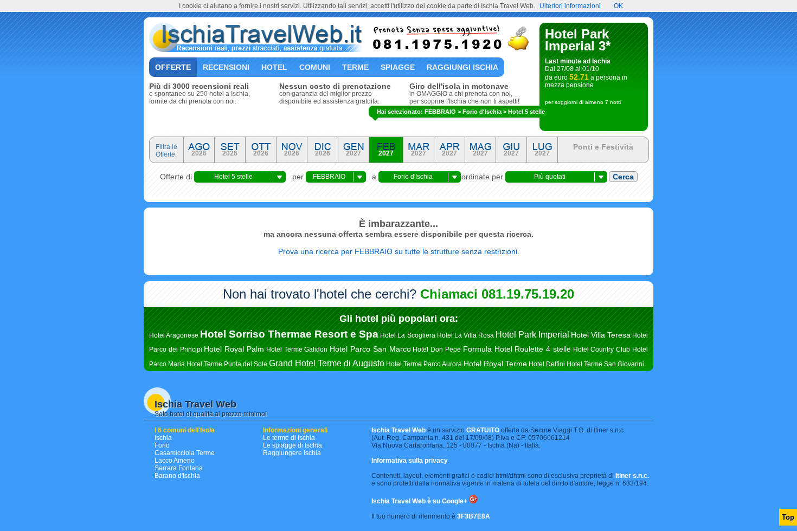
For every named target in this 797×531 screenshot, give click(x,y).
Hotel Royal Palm (234, 349)
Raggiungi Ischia (462, 67)
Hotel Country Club (602, 349)
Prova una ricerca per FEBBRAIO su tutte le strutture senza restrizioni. (398, 251)
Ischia (163, 438)
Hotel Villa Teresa (601, 335)
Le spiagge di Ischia (292, 445)
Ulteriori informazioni (570, 6)
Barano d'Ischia (177, 476)
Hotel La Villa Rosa (465, 335)
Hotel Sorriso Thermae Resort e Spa (289, 334)
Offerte (173, 67)
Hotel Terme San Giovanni (605, 364)
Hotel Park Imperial (532, 334)
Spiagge (398, 67)
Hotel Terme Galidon (297, 349)
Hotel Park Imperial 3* (577, 40)
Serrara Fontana (179, 468)
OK (618, 6)
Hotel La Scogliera (407, 335)
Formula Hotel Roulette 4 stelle (517, 349)
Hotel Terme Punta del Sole (227, 364)
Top (788, 517)
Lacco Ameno (175, 460)
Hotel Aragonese (173, 335)
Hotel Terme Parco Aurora (424, 364)
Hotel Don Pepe (437, 349)
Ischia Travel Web (195, 404)
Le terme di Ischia (289, 438)
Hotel (274, 67)
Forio (162, 445)
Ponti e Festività (603, 147)
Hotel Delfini (547, 364)
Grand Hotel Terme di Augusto (326, 363)
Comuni (314, 67)
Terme (355, 67)
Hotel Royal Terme (495, 363)
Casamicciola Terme (185, 453)
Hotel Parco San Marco (370, 349)
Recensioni (226, 67)
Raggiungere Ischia (292, 453)
